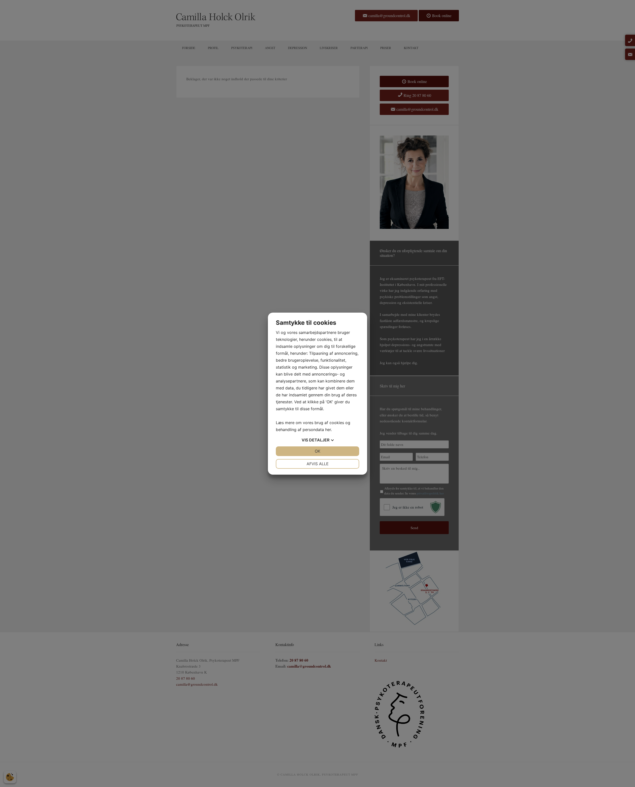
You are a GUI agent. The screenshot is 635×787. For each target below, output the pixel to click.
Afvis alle (318, 463)
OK (317, 451)
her (328, 429)
